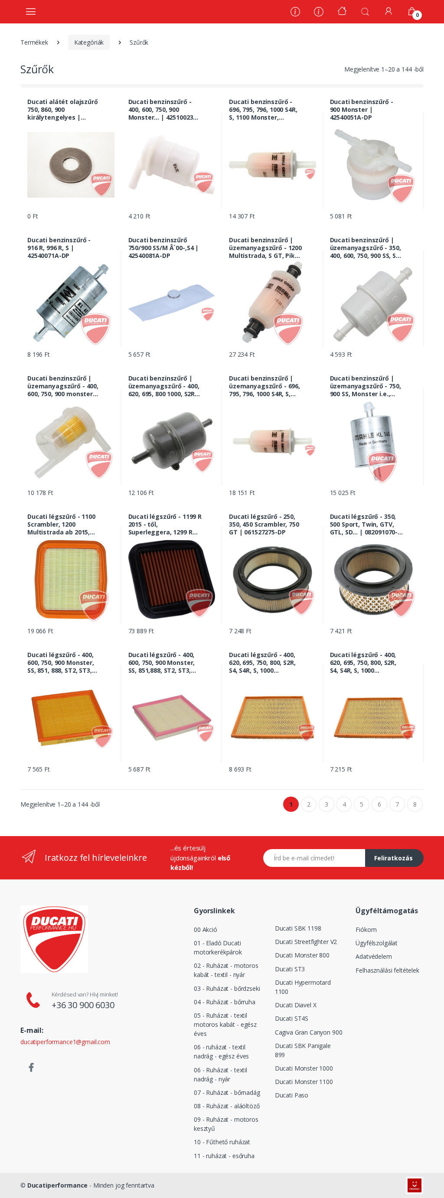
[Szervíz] (318, 13)
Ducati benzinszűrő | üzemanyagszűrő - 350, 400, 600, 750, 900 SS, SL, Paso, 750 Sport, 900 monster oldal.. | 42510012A (365, 248)
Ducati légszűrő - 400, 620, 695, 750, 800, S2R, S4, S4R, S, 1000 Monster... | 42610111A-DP (366, 662)
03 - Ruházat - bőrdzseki (227, 988)
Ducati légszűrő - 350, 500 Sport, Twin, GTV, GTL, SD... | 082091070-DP (364, 524)
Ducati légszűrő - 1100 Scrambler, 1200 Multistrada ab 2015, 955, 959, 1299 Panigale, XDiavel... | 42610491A (62, 524)
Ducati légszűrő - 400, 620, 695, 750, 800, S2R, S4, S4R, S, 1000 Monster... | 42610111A (263, 662)
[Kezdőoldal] (342, 12)
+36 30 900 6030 (83, 1005)
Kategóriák (89, 42)
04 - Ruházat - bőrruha (224, 1002)
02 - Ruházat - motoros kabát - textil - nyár (226, 970)
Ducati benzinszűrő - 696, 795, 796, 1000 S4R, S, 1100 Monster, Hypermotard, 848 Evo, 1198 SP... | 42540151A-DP (263, 109)
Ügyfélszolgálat (377, 943)
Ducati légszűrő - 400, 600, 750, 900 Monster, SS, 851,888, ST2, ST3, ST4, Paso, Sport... (161, 662)
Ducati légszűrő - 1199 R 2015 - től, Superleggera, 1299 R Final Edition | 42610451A (165, 524)
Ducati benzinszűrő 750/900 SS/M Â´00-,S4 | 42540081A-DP (163, 248)
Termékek (34, 42)
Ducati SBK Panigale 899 (303, 1050)
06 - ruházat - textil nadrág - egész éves (221, 1051)
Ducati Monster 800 (302, 955)
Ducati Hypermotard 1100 (303, 987)
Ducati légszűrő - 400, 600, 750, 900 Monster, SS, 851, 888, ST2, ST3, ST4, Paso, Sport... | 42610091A (60, 662)
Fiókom (366, 929)
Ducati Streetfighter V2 (306, 942)
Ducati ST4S (291, 1018)
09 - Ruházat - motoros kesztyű (226, 1124)
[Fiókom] (388, 11)
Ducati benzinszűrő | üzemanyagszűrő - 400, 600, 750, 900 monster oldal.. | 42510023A (62, 386)
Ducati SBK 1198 (298, 928)
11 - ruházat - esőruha (224, 1156)
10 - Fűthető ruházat (222, 1142)
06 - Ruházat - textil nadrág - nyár (220, 1074)
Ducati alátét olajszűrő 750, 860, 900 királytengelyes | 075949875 (62, 109)
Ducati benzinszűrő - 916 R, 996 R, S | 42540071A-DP (59, 248)
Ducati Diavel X (296, 1005)
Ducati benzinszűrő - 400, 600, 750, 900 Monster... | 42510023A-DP (164, 109)
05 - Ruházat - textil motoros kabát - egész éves (225, 1024)
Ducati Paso (291, 1095)
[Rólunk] (295, 13)
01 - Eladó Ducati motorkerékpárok (218, 947)
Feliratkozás (393, 858)
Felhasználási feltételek (387, 970)
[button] (365, 10)
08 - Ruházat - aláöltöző (227, 1106)
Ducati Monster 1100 (304, 1082)
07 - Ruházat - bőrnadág (227, 1092)
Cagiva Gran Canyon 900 (309, 1032)
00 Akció (205, 929)
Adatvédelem (374, 956)
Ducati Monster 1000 (304, 1068)
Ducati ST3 (290, 969)
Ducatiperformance (57, 1185)
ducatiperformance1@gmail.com (65, 1042)
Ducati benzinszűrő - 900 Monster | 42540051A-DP (361, 109)
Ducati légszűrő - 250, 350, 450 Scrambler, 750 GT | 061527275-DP (264, 524)
